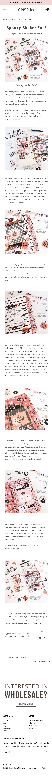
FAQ (4, 723)
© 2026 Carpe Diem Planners (14, 768)
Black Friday (7, 720)
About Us (6, 730)
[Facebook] (3, 765)
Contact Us (7, 728)
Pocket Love (16, 633)
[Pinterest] (6, 765)
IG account (37, 623)
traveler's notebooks (21, 636)
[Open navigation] (4, 9)
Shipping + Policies (36, 720)
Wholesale (33, 723)
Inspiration (14, 19)
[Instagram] (10, 765)
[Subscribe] (46, 752)
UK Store (32, 728)
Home (5, 19)
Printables (33, 725)
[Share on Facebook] (45, 632)
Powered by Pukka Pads (36, 768)
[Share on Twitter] (40, 637)
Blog (4, 725)
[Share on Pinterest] (45, 637)
